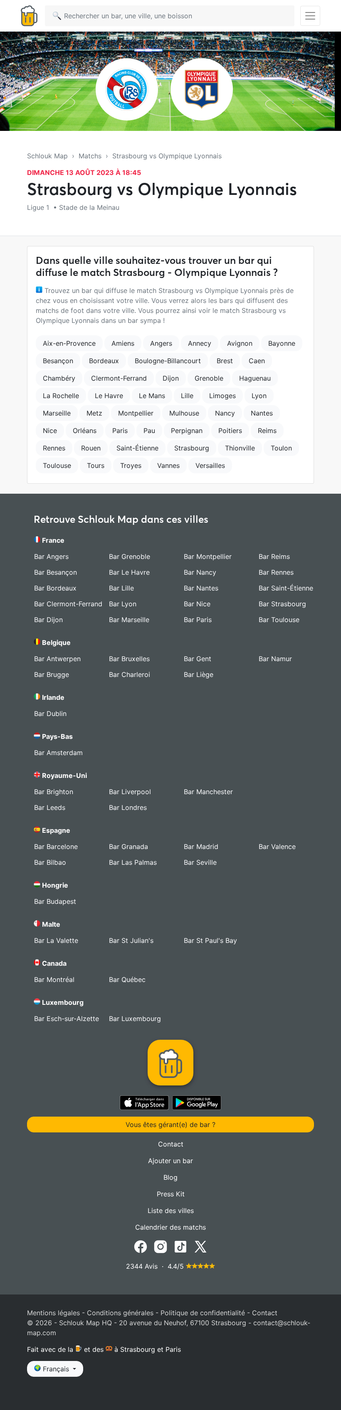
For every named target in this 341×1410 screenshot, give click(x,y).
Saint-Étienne (137, 448)
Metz (94, 413)
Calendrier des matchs (170, 1227)
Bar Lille (121, 588)
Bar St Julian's (131, 940)
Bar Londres (128, 807)
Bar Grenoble (129, 556)
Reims (267, 430)
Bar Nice (197, 604)
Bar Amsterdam (58, 752)
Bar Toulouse (279, 619)
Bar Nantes (201, 588)
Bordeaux (104, 361)
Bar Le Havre (129, 572)
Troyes (130, 465)
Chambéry (59, 378)
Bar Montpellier (208, 556)
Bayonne (281, 343)
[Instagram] (160, 1246)
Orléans (84, 430)
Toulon (281, 448)
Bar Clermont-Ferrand (68, 604)
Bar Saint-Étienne (286, 588)
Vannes (168, 465)
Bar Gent (197, 659)
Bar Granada (128, 846)
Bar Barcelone (56, 846)
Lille (187, 395)
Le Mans (152, 395)
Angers (161, 343)
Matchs (90, 156)
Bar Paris (198, 619)
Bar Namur (275, 659)
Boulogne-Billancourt (168, 361)
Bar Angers (51, 556)
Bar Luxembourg (135, 1018)
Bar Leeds (49, 807)
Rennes (54, 448)
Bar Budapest (55, 901)
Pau (149, 430)
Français (56, 1369)
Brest (225, 361)
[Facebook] (140, 1246)
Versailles (210, 465)
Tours (95, 465)
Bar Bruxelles (129, 659)
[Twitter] (200, 1246)
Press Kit (171, 1194)
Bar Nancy (200, 572)
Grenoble (209, 378)
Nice (50, 430)
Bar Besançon (55, 572)
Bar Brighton (53, 791)
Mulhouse (184, 413)
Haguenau (255, 378)
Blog (170, 1177)
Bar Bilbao (50, 862)
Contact (170, 1144)
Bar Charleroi (129, 674)
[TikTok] (180, 1246)
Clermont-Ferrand (119, 378)
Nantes (262, 413)
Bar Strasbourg (282, 604)
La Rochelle (61, 395)
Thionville (240, 448)
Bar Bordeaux (55, 588)
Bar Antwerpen (57, 659)
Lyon (259, 395)
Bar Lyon (122, 604)
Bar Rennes (276, 572)
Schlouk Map (47, 156)
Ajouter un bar (170, 1161)
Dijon (171, 378)
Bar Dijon (48, 619)
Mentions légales (53, 1313)
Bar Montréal (54, 979)
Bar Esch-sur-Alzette (66, 1018)
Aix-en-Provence (69, 343)
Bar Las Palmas (133, 862)
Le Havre (109, 395)
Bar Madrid (201, 846)
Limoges (222, 395)
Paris (120, 430)
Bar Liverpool (130, 791)
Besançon (58, 361)
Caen (257, 361)
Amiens (122, 343)
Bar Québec (127, 979)
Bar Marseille (129, 619)
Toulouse (57, 465)
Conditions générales (120, 1313)
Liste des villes (171, 1210)
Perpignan (187, 430)
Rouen (91, 448)
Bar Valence (277, 846)
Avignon (239, 343)
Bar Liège (198, 674)
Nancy (225, 413)
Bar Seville (200, 862)
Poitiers (230, 430)
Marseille (57, 413)
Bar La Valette (56, 940)
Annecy (199, 343)
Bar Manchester (208, 791)
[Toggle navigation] (310, 16)
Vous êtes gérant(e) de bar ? (170, 1124)
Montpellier (135, 413)
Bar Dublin (50, 713)
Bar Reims (274, 556)
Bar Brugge (51, 674)
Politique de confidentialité (203, 1313)
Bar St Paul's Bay (210, 940)
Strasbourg (191, 448)
